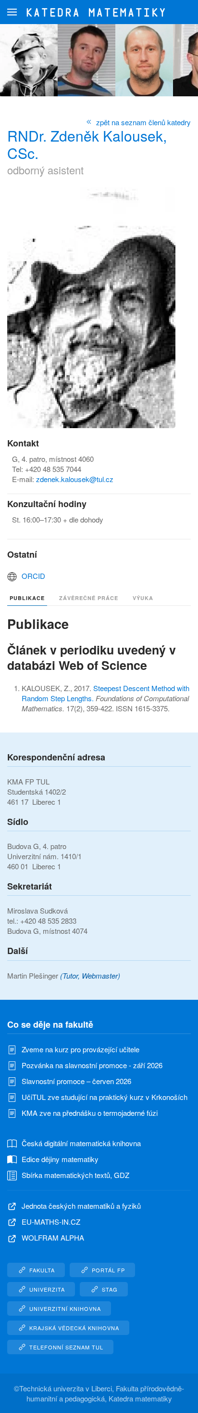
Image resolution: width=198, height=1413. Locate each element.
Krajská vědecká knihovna (74, 1328)
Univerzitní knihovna (65, 1308)
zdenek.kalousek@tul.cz (74, 479)
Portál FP (108, 1270)
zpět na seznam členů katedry (143, 122)
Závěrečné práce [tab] (88, 598)
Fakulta (42, 1270)
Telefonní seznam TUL (66, 1347)
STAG (110, 1289)
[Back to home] (99, 12)
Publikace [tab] (27, 598)
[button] (12, 12)
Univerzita (47, 1289)
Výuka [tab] (143, 598)
